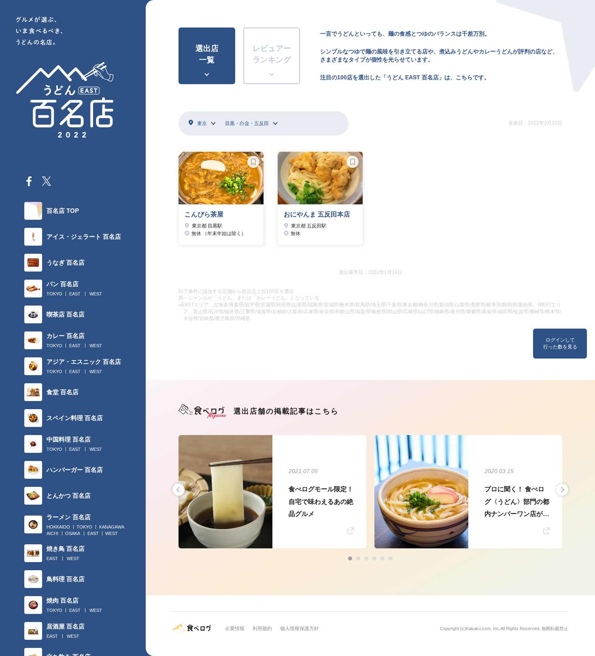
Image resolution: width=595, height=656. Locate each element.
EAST (75, 293)
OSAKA (72, 533)
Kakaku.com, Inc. (483, 628)
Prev (178, 490)
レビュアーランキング (272, 54)
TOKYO (54, 293)
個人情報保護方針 (299, 628)
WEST (95, 293)
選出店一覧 (207, 54)
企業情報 (234, 628)
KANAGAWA (111, 526)
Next (562, 490)
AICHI (52, 533)
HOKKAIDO (58, 526)
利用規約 (262, 628)
